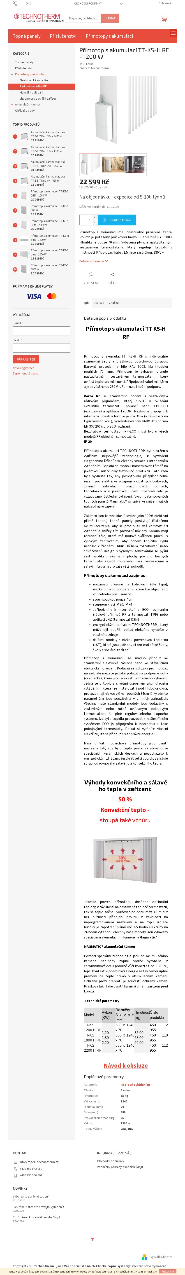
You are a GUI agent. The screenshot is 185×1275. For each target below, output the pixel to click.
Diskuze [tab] (99, 303)
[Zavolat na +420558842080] (19, 3)
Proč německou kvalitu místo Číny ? (36, 1217)
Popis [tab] (85, 303)
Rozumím (168, 1271)
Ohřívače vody (25, 110)
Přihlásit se (26, 359)
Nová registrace (24, 368)
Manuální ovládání (31, 92)
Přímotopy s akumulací (30, 74)
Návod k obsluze (126, 1066)
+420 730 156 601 (31, 1175)
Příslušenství (23, 68)
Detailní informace (91, 261)
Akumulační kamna (27, 104)
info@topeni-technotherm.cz (39, 1162)
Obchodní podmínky (88, 4)
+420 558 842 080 (31, 1169)
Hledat (110, 18)
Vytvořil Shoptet (161, 1257)
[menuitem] (26, 36)
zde (154, 1272)
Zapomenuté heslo (25, 374)
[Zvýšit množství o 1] (95, 217)
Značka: (94, 68)
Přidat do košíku (120, 220)
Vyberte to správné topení (31, 1197)
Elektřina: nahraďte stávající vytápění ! (38, 1207)
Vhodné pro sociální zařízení (38, 98)
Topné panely (24, 62)
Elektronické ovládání (34, 80)
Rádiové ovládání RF (33, 86)
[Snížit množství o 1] (95, 222)
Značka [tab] (114, 303)
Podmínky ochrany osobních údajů (120, 1167)
